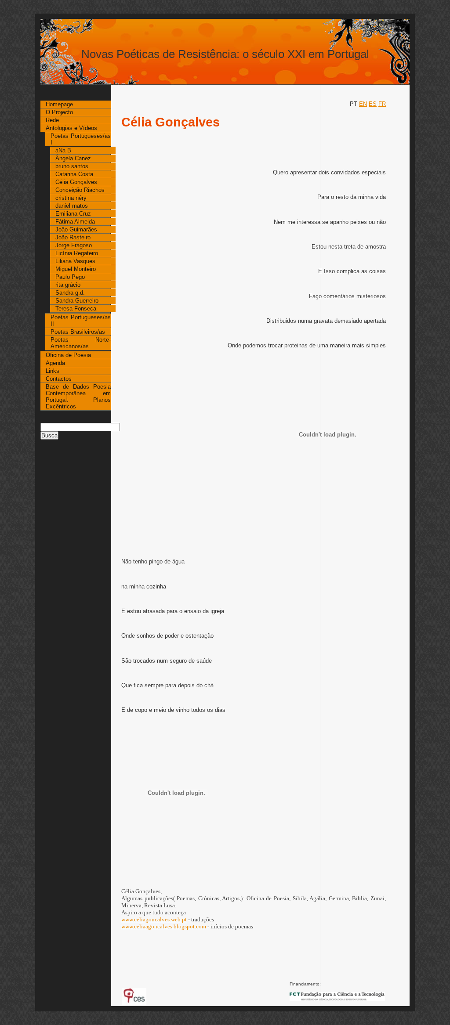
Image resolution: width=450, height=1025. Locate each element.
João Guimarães (76, 229)
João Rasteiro (73, 237)
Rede (52, 120)
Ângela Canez (73, 158)
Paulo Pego (70, 277)
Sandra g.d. (70, 292)
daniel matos (71, 205)
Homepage (59, 104)
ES (373, 104)
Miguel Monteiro (75, 269)
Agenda (55, 363)
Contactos (59, 378)
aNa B (63, 150)
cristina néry (71, 198)
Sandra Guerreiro (76, 300)
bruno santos (71, 166)
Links (52, 371)
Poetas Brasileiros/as (78, 331)
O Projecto (59, 112)
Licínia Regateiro (76, 253)
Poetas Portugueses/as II (81, 320)
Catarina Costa (74, 174)
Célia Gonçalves (76, 182)
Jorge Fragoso (73, 245)
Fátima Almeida (75, 221)
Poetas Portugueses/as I (81, 139)
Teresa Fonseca (75, 308)
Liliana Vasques (75, 261)
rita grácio (67, 285)
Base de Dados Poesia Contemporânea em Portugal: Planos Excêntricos (78, 396)
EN (363, 104)
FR (382, 104)
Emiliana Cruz (73, 213)
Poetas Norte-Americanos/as (81, 343)
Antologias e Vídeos (71, 128)
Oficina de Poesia (68, 355)
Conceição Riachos (80, 190)
